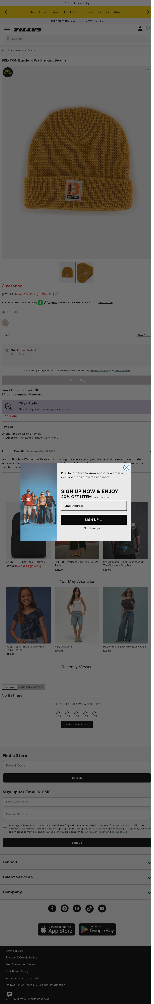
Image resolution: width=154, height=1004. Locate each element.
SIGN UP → (94, 519)
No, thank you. (93, 528)
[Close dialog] (126, 467)
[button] (150, 528)
